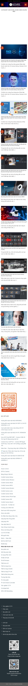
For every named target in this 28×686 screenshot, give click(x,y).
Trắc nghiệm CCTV (6, 585)
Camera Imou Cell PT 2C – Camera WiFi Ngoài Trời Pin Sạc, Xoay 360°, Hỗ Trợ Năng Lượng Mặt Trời (13, 443)
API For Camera (5, 471)
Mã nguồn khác (5, 535)
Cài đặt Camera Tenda (7, 493)
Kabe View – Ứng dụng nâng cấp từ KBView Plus (13, 448)
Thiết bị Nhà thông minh (7, 574)
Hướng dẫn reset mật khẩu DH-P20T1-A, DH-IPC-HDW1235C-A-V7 (14, 424)
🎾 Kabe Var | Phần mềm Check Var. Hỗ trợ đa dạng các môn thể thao (13, 452)
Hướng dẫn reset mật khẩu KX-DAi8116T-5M (12, 455)
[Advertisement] (14, 30)
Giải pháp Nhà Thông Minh (8, 518)
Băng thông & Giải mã (6, 474)
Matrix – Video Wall (6, 538)
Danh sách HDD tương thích (8, 510)
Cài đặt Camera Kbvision (7, 488)
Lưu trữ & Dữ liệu (5, 532)
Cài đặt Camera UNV (6, 499)
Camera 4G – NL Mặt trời (7, 505)
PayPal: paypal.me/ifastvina (14, 673)
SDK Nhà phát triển (6, 552)
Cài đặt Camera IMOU (7, 485)
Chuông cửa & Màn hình (7, 507)
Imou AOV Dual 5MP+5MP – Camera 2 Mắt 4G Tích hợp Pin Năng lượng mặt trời (13, 438)
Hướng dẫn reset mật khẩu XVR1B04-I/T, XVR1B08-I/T (11, 459)
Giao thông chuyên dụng (7, 527)
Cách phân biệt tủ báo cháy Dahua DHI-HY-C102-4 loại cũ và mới (12, 429)
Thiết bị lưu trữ (5, 563)
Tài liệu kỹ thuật (5, 557)
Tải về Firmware (5, 560)
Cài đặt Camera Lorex (7, 491)
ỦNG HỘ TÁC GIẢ (14, 671)
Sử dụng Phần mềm (6, 555)
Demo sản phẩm (5, 513)
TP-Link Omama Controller (8, 582)
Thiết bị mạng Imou (6, 566)
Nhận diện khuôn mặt (7, 546)
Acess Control (5, 469)
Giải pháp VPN (5, 521)
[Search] (25, 5)
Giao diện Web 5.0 (6, 524)
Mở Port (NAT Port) (6, 541)
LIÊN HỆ (14, 652)
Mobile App (4, 544)
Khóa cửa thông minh (6, 530)
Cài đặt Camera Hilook (7, 482)
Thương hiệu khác (5, 577)
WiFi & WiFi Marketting (6, 591)
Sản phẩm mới (5, 549)
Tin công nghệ (4, 580)
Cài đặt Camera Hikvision (7, 480)
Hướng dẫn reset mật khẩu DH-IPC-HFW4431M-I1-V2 (13, 433)
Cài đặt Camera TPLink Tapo (8, 496)
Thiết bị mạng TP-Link (6, 571)
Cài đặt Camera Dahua (7, 477)
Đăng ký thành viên (17, 1)
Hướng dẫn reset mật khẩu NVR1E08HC (11, 420)
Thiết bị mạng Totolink (6, 569)
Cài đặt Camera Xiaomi (7, 502)
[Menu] (2, 5)
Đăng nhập (9, 1)
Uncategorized (5, 588)
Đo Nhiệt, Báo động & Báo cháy (9, 516)
